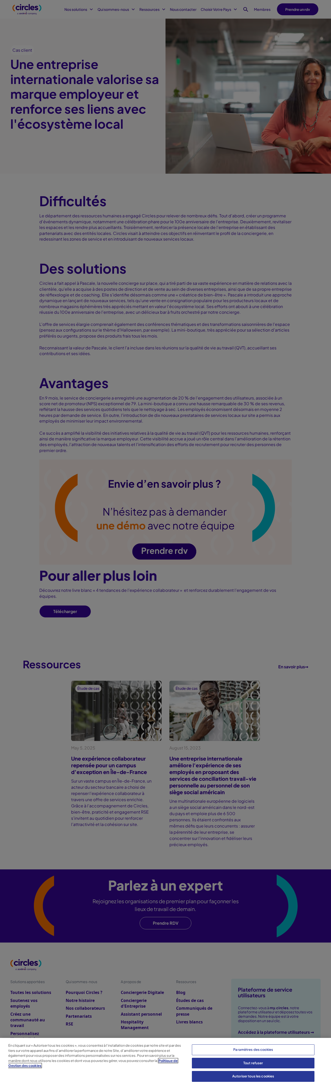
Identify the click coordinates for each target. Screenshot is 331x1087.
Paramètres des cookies (253, 1049)
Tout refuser (253, 1063)
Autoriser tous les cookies (253, 1076)
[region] (165, 1062)
